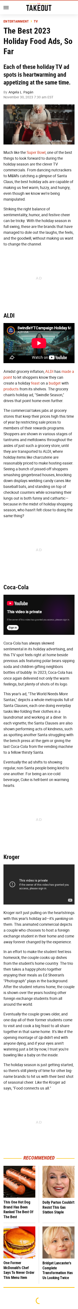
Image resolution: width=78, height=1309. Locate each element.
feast (35, 383)
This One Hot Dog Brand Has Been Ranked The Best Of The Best (18, 1209)
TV (36, 21)
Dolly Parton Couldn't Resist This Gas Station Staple (58, 1207)
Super (31, 152)
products (11, 389)
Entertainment (16, 21)
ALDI (49, 371)
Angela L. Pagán (20, 92)
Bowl (41, 152)
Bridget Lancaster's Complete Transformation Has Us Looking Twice (57, 1270)
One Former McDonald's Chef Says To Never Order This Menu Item (18, 1270)
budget (55, 383)
